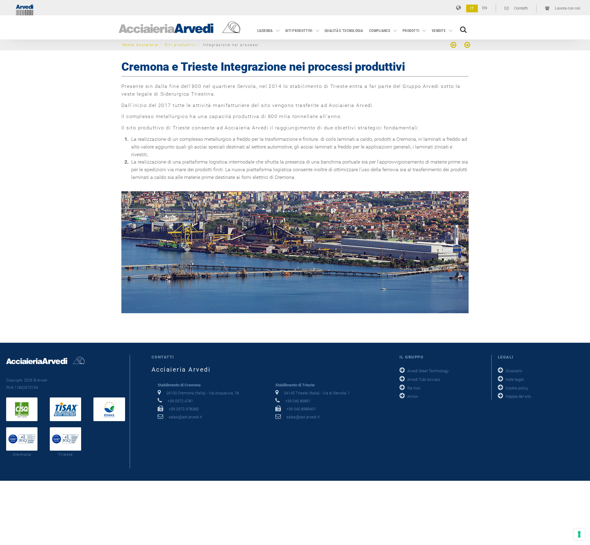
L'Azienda (265, 31)
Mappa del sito (518, 396)
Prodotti (411, 31)
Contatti (520, 8)
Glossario (513, 371)
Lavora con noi (567, 8)
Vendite (439, 31)
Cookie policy (516, 388)
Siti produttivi (299, 31)
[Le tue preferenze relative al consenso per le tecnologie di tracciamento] (579, 534)
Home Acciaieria (140, 45)
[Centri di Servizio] (454, 46)
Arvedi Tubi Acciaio (423, 379)
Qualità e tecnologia (343, 31)
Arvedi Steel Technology (428, 371)
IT (472, 8)
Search (463, 27)
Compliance (379, 31)
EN (484, 8)
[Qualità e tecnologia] (466, 46)
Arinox (412, 396)
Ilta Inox (413, 388)
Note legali (514, 379)
